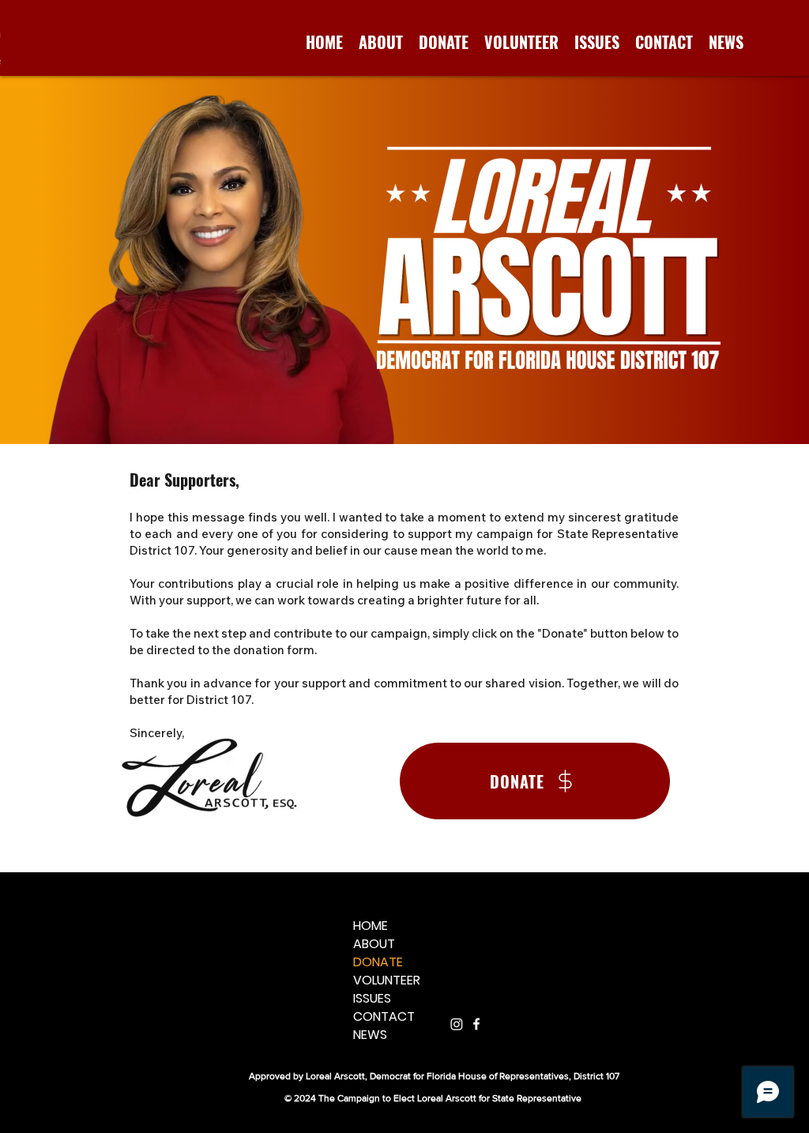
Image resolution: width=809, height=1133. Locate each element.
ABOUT (374, 944)
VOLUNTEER (386, 980)
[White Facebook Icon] (476, 1024)
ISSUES (372, 998)
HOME (370, 926)
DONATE (378, 962)
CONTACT (384, 1016)
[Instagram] (457, 1024)
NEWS (370, 1035)
